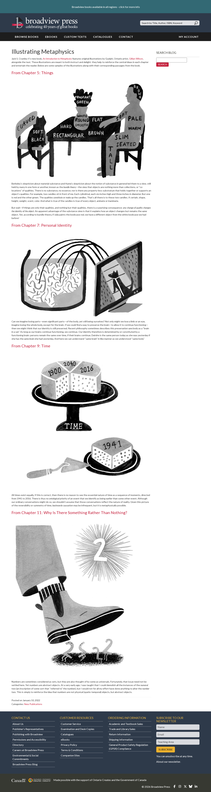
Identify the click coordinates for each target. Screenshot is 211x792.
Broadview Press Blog (25, 764)
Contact (126, 36)
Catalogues (102, 36)
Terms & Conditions (72, 750)
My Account (189, 36)
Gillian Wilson (136, 58)
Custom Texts (75, 36)
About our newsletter (168, 761)
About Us (18, 723)
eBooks (51, 36)
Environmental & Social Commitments (25, 757)
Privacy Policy (69, 744)
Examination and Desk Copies (77, 729)
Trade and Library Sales (122, 729)
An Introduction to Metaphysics (57, 58)
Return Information (120, 734)
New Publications (33, 704)
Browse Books (27, 36)
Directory (18, 744)
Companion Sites (70, 755)
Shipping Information (121, 739)
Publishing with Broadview (28, 734)
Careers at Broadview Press (28, 750)
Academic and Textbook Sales (126, 723)
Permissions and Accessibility (29, 739)
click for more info (129, 6)
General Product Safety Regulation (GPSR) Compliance (128, 746)
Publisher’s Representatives (28, 729)
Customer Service (71, 723)
